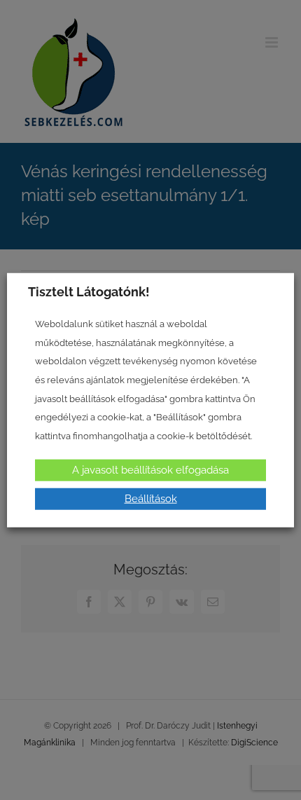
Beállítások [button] (151, 498)
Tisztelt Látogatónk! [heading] (89, 291)
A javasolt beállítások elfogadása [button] (150, 469)
